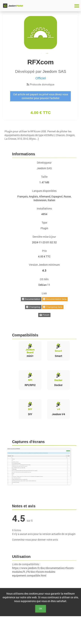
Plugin (44, 228)
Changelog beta (53, 307)
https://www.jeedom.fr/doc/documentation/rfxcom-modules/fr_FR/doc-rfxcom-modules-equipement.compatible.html (43, 571)
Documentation (32, 299)
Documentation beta (55, 299)
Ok (40, 608)
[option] (40, 466)
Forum (45, 315)
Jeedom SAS (54, 71)
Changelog (34, 307)
